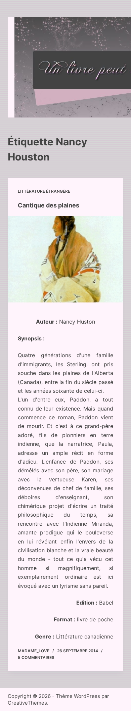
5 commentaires (36, 657)
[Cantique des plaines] (65, 259)
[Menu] (114, 67)
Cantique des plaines (48, 205)
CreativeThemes (27, 703)
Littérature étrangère (44, 191)
